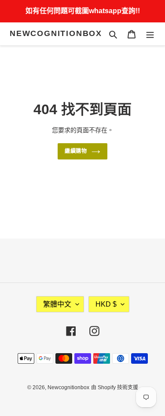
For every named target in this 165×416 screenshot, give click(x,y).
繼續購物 (76, 151)
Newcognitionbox (56, 33)
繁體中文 (57, 304)
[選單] (150, 34)
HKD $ (106, 304)
